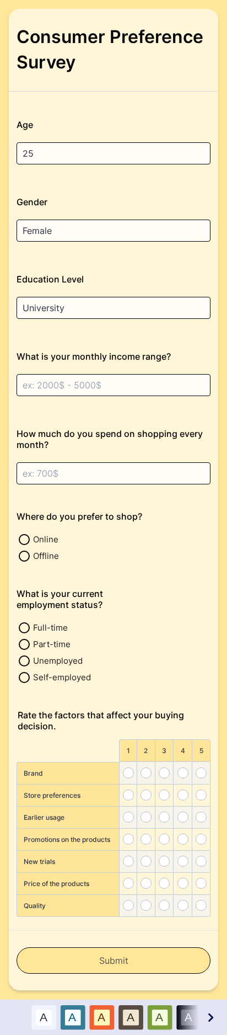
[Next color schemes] (209, 1017)
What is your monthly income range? (94, 356)
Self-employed (62, 677)
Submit (113, 960)
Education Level (50, 279)
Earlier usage (44, 817)
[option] (43, 1017)
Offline (46, 556)
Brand (33, 773)
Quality (35, 905)
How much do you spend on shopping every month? (110, 439)
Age (25, 124)
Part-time (52, 644)
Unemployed (58, 660)
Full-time (50, 627)
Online (45, 539)
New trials (39, 861)
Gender (32, 201)
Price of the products (56, 883)
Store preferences (52, 795)
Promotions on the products (67, 839)
